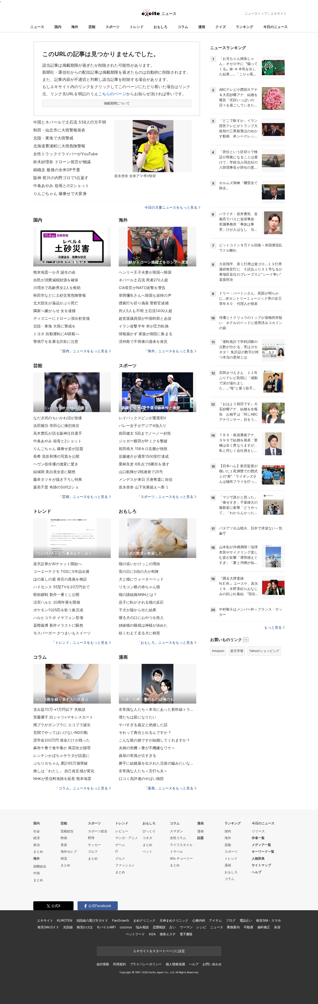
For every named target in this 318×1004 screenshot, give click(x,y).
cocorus (126, 927)
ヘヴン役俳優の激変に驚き (55, 464)
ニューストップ (256, 13)
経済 (36, 838)
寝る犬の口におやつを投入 (141, 617)
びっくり (149, 831)
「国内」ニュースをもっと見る (83, 351)
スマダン (176, 831)
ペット (147, 851)
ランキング (244, 27)
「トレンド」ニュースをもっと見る (80, 642)
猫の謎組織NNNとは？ (138, 594)
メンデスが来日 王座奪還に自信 (145, 479)
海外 (74, 27)
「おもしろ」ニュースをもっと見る (165, 642)
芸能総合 (67, 831)
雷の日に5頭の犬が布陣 (139, 571)
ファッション (125, 865)
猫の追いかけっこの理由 (139, 563)
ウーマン (186, 927)
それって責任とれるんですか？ (145, 732)
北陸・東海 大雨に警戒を (54, 326)
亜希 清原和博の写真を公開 (56, 456)
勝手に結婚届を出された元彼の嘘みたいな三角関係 (157, 763)
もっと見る (273, 627)
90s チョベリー (181, 858)
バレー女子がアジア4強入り (142, 425)
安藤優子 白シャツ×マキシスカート (63, 717)
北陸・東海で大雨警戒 (53, 137)
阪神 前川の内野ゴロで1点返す (60, 177)
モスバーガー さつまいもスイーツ (62, 633)
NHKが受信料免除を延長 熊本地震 (62, 778)
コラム (183, 27)
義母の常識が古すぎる (137, 755)
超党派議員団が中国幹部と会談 (145, 318)
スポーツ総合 (97, 831)
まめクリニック (144, 920)
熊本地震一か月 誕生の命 (54, 272)
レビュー (121, 831)
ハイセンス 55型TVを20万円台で (61, 586)
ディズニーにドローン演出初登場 (61, 318)
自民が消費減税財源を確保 (55, 280)
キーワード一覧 (263, 851)
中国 (36, 873)
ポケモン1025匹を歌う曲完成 (58, 610)
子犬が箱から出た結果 (137, 610)
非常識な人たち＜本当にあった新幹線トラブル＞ (157, 709)
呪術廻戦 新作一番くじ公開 (56, 594)
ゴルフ (93, 851)
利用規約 (119, 964)
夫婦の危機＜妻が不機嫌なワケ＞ (147, 747)
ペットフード (135, 934)
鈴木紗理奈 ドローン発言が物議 (62, 161)
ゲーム (120, 845)
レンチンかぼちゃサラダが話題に (61, 755)
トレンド (137, 27)
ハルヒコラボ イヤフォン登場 (58, 617)
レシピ (201, 927)
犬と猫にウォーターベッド (141, 579)
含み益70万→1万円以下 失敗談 (59, 709)
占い (172, 927)
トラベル (176, 851)
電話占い (245, 920)
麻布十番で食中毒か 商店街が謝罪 (62, 747)
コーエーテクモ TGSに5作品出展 (61, 571)
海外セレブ (69, 851)
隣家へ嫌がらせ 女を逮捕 (54, 310)
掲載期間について (117, 103)
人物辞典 (258, 858)
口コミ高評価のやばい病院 (141, 778)
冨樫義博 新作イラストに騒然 (58, 625)
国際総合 (39, 866)
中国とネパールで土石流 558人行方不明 (69, 122)
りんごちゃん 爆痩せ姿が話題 (58, 448)
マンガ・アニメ (126, 838)
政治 (36, 845)
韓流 (64, 858)
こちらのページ (112, 93)
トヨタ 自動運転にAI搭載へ (56, 333)
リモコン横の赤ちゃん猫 (139, 586)
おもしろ (160, 27)
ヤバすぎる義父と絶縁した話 (143, 724)
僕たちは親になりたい (137, 717)
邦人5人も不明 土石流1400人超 (145, 310)
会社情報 (102, 964)
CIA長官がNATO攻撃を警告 (142, 287)
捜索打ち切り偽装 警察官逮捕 (144, 303)
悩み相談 (142, 927)
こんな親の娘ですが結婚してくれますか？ (154, 740)
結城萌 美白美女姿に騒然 (54, 471)
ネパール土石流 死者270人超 (143, 280)
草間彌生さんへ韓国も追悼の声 (145, 295)
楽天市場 (236, 651)
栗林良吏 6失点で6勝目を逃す (144, 464)
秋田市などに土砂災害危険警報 (59, 295)
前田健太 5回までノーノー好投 (145, 433)
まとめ (38, 851)
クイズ (220, 27)
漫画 (201, 27)
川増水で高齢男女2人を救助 (57, 287)
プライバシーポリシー (146, 964)
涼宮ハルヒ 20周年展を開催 (56, 602)
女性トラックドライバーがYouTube (65, 153)
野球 (91, 838)
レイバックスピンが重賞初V (142, 418)
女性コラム (178, 838)
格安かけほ (85, 927)
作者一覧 (258, 838)
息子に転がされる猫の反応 (141, 602)
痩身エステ (168, 934)
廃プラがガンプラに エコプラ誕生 (62, 724)
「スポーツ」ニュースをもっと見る (165, 496)
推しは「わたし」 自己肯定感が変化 (63, 771)
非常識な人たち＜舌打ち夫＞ (143, 771)
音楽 (64, 845)
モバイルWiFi (106, 927)
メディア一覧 (261, 845)
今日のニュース (275, 27)
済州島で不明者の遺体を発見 (143, 341)
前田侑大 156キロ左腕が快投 (143, 448)
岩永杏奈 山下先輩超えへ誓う (144, 487)
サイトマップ (261, 865)
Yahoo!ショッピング (264, 651)
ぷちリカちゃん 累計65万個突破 (60, 763)
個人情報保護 (175, 964)
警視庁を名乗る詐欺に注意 (55, 341)
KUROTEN (64, 920)
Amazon (218, 651)
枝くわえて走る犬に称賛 (139, 633)
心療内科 (198, 920)
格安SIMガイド (48, 927)
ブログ (231, 920)
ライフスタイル (181, 845)
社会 (36, 831)
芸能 (91, 27)
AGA (152, 934)
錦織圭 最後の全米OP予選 (56, 169)
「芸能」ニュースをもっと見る (83, 496)
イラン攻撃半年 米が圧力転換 (144, 326)
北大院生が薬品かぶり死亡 (55, 303)
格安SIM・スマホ (268, 920)
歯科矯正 (263, 927)
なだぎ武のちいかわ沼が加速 (57, 418)
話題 (200, 838)
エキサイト (279, 13)
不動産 (248, 927)
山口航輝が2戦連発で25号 (141, 471)
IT (116, 851)
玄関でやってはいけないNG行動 (60, 732)
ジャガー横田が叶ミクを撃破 (143, 441)
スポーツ (112, 27)
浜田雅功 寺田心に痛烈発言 (56, 425)
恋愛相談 (159, 927)
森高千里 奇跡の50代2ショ (56, 487)
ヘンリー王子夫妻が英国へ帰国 (145, 272)
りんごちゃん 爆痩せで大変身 (60, 193)
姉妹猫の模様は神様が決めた (143, 625)
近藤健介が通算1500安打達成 (144, 456)
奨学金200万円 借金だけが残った (61, 740)
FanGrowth (120, 920)
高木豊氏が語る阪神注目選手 (57, 433)
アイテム (215, 920)
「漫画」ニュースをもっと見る (168, 788)
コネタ (147, 838)
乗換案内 (233, 927)
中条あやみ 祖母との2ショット (61, 185)
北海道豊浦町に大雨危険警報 (59, 145)
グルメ (120, 858)
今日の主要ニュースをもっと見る (171, 207)
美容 (277, 927)
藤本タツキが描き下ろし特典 (57, 479)
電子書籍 (186, 934)
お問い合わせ (212, 964)
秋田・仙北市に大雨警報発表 (59, 130)
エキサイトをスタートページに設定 (159, 951)
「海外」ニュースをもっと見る (168, 351)
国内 (57, 27)
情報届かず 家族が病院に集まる (145, 333)
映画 (64, 838)
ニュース (37, 27)
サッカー (94, 845)
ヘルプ (256, 872)
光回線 (68, 927)
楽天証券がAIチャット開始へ (57, 563)
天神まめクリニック (173, 920)
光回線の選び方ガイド (92, 920)
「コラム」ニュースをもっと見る (81, 788)
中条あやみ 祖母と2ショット (57, 441)
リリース (258, 831)
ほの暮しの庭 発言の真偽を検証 (60, 579)
